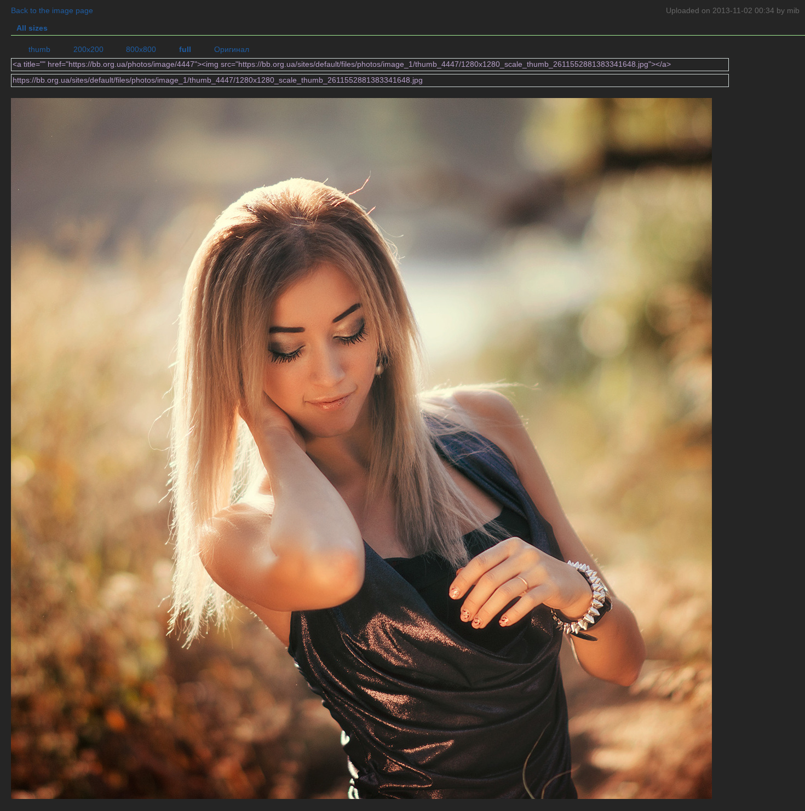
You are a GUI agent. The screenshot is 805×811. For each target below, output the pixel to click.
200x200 (88, 49)
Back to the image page (52, 11)
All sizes (32, 28)
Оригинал (231, 49)
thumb (39, 49)
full (185, 49)
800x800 (141, 49)
